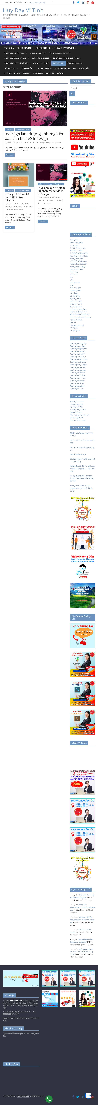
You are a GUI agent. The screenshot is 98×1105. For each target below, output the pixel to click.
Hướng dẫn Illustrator (78, 264)
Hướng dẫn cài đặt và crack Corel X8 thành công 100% (81, 952)
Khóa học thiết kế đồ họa (79, 314)
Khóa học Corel (37, 53)
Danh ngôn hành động (78, 359)
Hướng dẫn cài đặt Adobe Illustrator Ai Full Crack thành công (81, 488)
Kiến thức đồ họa (76, 269)
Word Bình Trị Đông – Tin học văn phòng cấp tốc (49, 2)
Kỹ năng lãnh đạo (77, 401)
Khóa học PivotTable (64, 48)
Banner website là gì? (78, 454)
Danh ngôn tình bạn (77, 375)
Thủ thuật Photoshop (78, 261)
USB (71, 285)
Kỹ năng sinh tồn (76, 407)
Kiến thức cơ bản (76, 250)
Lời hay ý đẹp (10, 68)
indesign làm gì (44, 142)
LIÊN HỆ (60, 73)
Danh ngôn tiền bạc (77, 373)
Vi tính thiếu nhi (40, 63)
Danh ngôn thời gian (78, 370)
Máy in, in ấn (75, 282)
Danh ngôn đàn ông (78, 351)
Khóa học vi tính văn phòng (80, 317)
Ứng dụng (74, 293)
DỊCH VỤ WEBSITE (74, 63)
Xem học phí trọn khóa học (17, 73)
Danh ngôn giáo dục (78, 357)
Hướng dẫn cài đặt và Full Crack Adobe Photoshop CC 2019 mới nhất (82, 468)
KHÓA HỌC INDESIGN (40, 58)
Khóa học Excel (43, 48)
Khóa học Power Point (14, 53)
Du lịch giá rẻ (43, 68)
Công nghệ (58, 63)
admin (21, 142)
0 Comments (30, 142)
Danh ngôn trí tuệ (77, 383)
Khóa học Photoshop (59, 53)
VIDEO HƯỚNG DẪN (81, 68)
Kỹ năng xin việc (76, 412)
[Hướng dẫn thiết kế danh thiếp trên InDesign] (18, 164)
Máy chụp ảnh (75, 288)
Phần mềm (74, 274)
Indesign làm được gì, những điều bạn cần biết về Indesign (34, 136)
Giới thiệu (50, 73)
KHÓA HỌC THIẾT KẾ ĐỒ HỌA (16, 63)
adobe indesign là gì (56, 200)
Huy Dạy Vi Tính (23, 10)
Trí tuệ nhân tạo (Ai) (77, 248)
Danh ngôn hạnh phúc (78, 349)
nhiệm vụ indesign (56, 142)
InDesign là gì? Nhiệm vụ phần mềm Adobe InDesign (51, 191)
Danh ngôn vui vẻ (77, 389)
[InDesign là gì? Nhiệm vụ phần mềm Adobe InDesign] (52, 164)
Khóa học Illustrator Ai (15, 58)
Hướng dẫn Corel (76, 258)
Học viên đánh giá (62, 68)
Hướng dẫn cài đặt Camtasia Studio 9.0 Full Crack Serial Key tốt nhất (82, 478)
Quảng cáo (38, 73)
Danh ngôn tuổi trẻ (77, 386)
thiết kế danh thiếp (22, 206)
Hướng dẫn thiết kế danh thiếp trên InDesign (17, 197)
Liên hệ (73, 322)
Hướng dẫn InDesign (23, 130)
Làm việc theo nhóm (78, 420)
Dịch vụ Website (76, 320)
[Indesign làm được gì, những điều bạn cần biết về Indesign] (35, 91)
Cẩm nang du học (77, 417)
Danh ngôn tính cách (78, 378)
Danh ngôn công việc (78, 343)
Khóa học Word (24, 48)
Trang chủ (9, 48)
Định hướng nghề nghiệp (79, 415)
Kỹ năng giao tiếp (76, 404)
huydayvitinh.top (17, 1000)
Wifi (71, 280)
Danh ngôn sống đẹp (78, 362)
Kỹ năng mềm (26, 68)
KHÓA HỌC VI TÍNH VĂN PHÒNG (66, 58)
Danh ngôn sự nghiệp (78, 365)
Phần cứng (74, 272)
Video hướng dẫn (76, 242)
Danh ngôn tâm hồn (78, 367)
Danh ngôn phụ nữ (77, 354)
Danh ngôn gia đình (77, 346)
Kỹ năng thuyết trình (78, 409)
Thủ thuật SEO (75, 290)
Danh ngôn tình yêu (77, 381)
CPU (71, 277)
